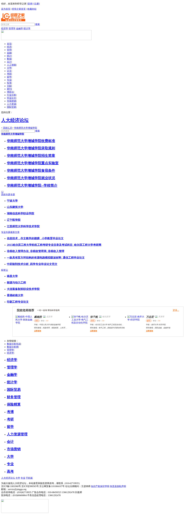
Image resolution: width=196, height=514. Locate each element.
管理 (9, 50)
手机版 (29, 478)
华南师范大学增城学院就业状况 (31, 178)
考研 (9, 74)
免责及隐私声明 (118, 486)
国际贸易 (11, 107)
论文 (9, 71)
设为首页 (5, 9)
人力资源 (11, 104)
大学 (9, 68)
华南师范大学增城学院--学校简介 (32, 185)
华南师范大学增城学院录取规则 (31, 148)
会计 (9, 62)
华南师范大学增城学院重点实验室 (33, 163)
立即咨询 (37, 331)
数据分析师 (12, 347)
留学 (9, 77)
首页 (9, 44)
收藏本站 (31, 9)
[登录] (30, 3)
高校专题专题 (8, 194)
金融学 (19, 28)
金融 (9, 53)
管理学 (12, 28)
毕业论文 (11, 98)
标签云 (4, 270)
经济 (9, 47)
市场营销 (11, 101)
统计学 (27, 28)
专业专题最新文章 (10, 232)
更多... (176, 310)
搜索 (37, 24)
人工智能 (11, 65)
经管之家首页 (19, 9)
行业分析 (11, 95)
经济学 (4, 28)
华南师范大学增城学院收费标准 (31, 141)
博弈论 (10, 92)
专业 (9, 80)
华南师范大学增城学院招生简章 (31, 155)
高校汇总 (7, 128)
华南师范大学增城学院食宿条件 (31, 170)
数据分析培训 (14, 344)
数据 (9, 59)
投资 (9, 83)
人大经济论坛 (8, 478)
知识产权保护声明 (100, 486)
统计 (9, 56)
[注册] (37, 3)
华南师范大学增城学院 (25, 128)
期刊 (9, 89)
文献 (9, 86)
